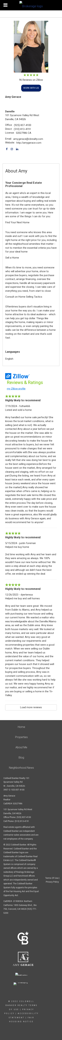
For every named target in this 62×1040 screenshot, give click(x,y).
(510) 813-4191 (22, 129)
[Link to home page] (31, 5)
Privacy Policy (52, 882)
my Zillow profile (16, 388)
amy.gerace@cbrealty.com (28, 138)
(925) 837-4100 (22, 125)
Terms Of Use (51, 878)
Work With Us (31, 88)
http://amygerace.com (28, 142)
